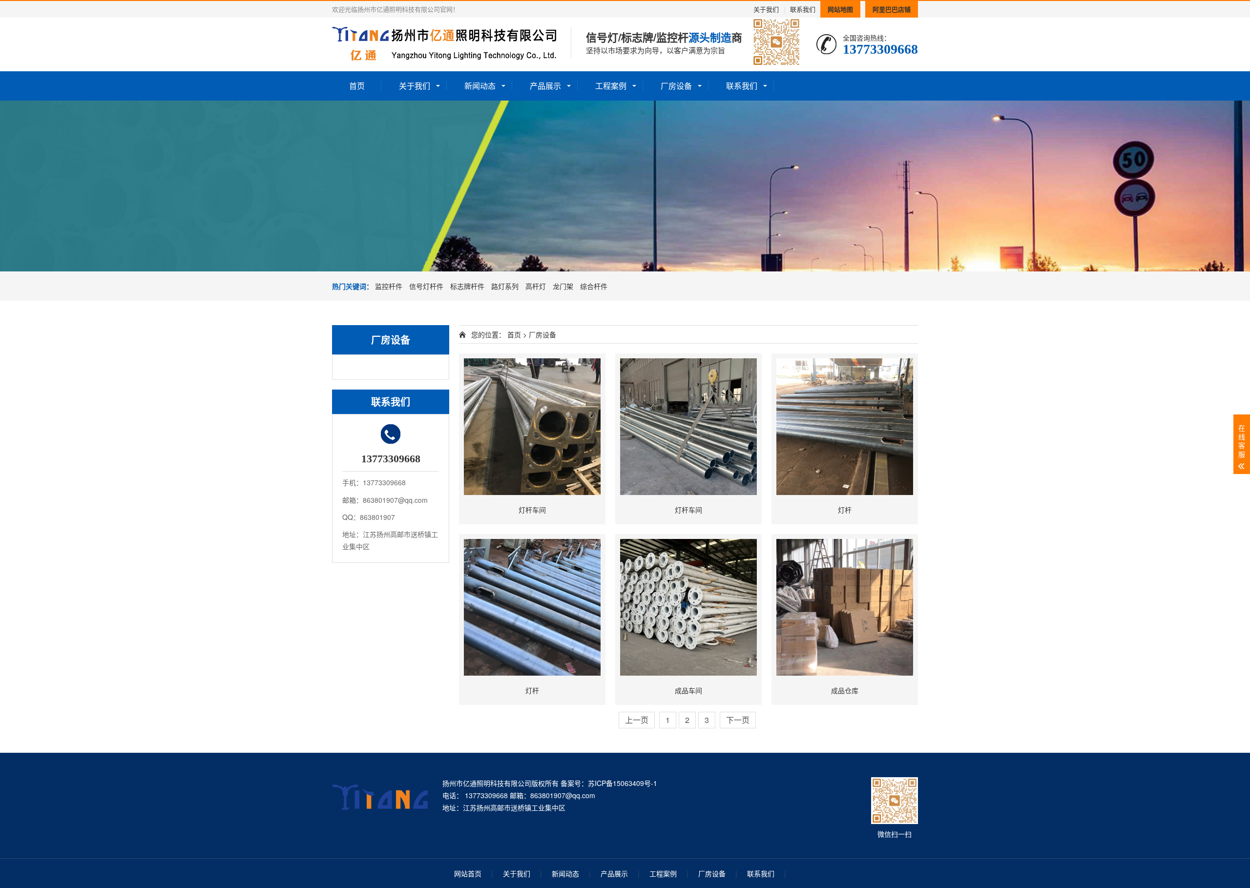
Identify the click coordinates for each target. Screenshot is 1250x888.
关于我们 (766, 9)
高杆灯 (535, 286)
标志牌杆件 (467, 286)
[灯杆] (844, 426)
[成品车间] (688, 607)
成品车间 (688, 690)
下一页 (738, 719)
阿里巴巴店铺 (892, 9)
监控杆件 (388, 286)
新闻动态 (480, 85)
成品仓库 (844, 690)
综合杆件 (593, 286)
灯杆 (845, 510)
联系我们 (802, 9)
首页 (357, 85)
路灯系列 (505, 286)
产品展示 (545, 85)
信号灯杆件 (426, 286)
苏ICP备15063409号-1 (622, 783)
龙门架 (563, 286)
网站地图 (840, 9)
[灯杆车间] (532, 426)
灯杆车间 (532, 510)
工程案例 (610, 85)
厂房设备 (676, 85)
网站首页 (467, 873)
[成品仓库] (844, 607)
